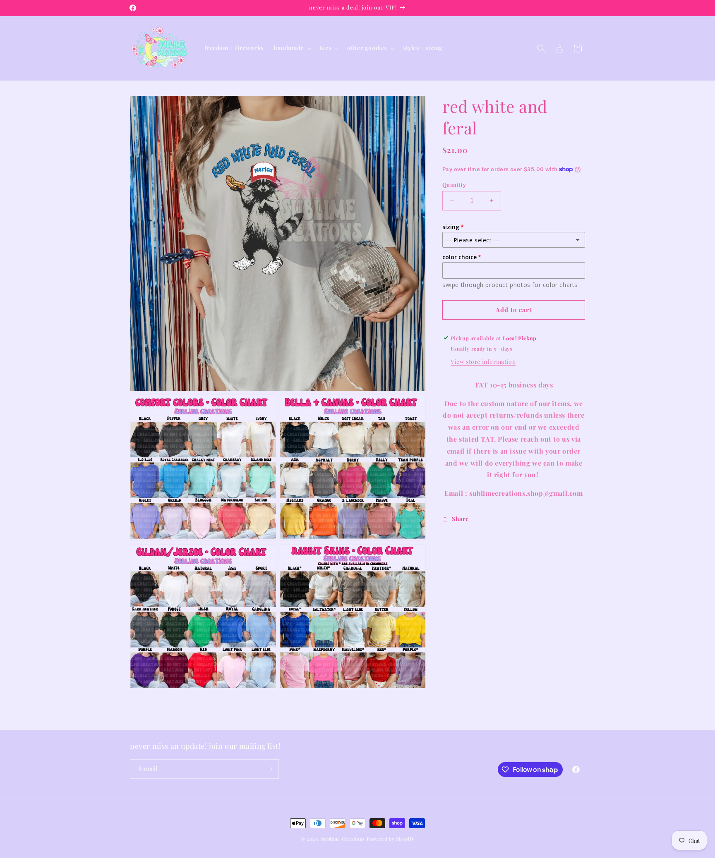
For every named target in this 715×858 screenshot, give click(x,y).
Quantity (454, 184)
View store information (483, 361)
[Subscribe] (269, 769)
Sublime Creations (343, 839)
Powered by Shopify (391, 839)
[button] (292, 48)
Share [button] (460, 519)
